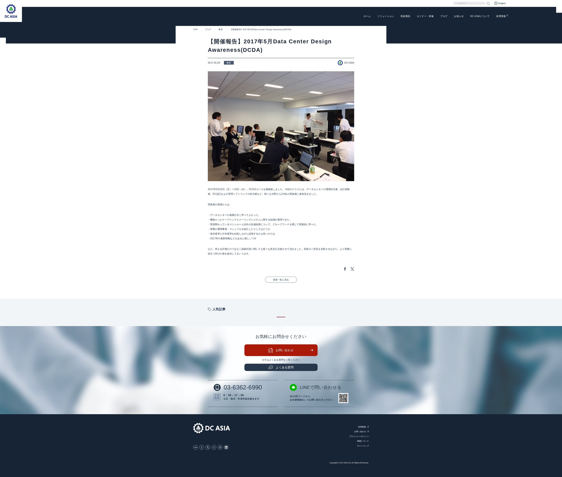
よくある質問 (285, 367)
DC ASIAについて (480, 16)
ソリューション (385, 16)
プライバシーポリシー (359, 436)
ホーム (367, 16)
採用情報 (501, 16)
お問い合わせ (285, 350)
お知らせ (459, 16)
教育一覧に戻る (281, 279)
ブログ (443, 16)
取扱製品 (405, 16)
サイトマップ (363, 446)
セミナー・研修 (425, 16)
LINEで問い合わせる (321, 387)
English (502, 3)
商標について (363, 441)
